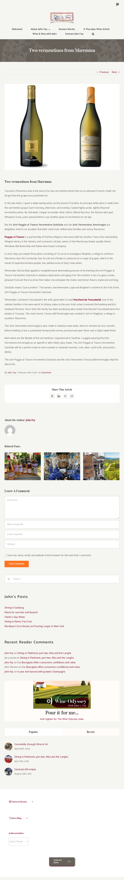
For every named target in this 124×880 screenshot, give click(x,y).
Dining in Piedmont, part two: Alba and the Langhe (44, 653)
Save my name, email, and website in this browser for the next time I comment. (49, 555)
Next (114, 72)
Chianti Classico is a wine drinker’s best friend (101, 462)
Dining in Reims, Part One (18, 621)
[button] (93, 34)
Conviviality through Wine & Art (31, 744)
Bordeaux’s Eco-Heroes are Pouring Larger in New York (34, 626)
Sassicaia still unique (25, 769)
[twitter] (117, 4)
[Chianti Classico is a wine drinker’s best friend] (101, 466)
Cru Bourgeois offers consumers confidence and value (46, 662)
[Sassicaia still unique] (8, 770)
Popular (33, 732)
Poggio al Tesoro (15, 237)
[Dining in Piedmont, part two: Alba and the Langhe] (8, 757)
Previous (104, 72)
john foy (9, 653)
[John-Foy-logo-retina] (62, 13)
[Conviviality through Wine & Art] (8, 745)
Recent (91, 732)
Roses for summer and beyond (23, 462)
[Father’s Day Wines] (62, 466)
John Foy (12, 372)
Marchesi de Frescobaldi (87, 300)
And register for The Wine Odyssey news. (62, 715)
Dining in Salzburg (14, 608)
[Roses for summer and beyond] (23, 466)
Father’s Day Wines (62, 463)
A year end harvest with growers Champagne (41, 672)
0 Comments (45, 372)
